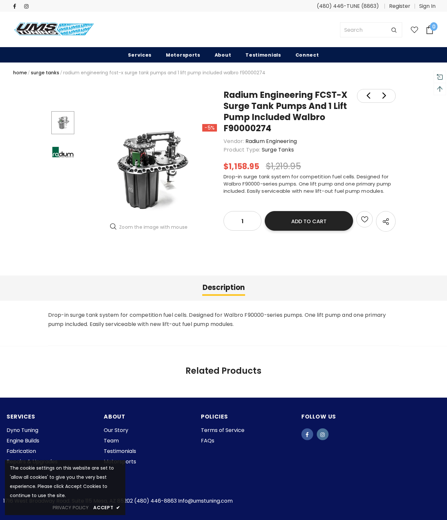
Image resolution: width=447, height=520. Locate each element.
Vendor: (234, 141)
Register (399, 6)
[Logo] (54, 30)
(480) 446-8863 (155, 501)
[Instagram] (28, 6)
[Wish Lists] (364, 219)
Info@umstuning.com (205, 501)
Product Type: (242, 149)
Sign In (427, 6)
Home (20, 72)
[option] (149, 169)
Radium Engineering (271, 141)
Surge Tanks (45, 72)
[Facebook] (17, 6)
